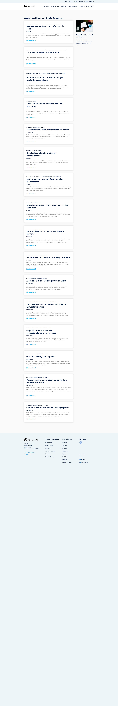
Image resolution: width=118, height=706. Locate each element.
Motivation (58, 176)
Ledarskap (40, 255)
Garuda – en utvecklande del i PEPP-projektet (47, 407)
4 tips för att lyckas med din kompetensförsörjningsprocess (41, 331)
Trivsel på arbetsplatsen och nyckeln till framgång (44, 105)
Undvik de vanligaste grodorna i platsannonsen (41, 154)
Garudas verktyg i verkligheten (40, 356)
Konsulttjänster (55, 6)
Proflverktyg (57, 23)
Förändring (39, 278)
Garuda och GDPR (67, 462)
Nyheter (86, 1)
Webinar (65, 1)
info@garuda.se (28, 454)
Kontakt (90, 1)
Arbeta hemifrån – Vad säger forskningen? (46, 281)
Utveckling (37, 23)
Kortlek (64, 49)
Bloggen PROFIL (49, 456)
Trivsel (33, 101)
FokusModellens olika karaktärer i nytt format (47, 129)
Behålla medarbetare (30, 176)
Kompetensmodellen (50, 49)
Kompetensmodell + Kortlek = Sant (42, 52)
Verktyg (81, 6)
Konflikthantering (30, 23)
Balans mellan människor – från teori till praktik (45, 27)
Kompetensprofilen (41, 49)
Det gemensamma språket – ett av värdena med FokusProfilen (46, 381)
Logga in (64, 459)
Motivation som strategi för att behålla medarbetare (44, 180)
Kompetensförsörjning (46, 176)
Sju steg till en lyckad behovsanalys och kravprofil (45, 232)
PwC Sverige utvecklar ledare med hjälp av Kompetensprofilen (46, 305)
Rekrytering (28, 150)
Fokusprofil (34, 127)
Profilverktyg (46, 6)
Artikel (39, 150)
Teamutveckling (58, 49)
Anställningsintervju (30, 73)
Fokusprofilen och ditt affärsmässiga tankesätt (48, 257)
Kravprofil (28, 49)
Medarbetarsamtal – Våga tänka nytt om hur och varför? (47, 206)
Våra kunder (80, 1)
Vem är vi (70, 1)
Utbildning (63, 6)
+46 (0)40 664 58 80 (29, 452)
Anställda (75, 1)
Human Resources (72, 6)
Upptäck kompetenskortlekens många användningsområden (44, 78)
